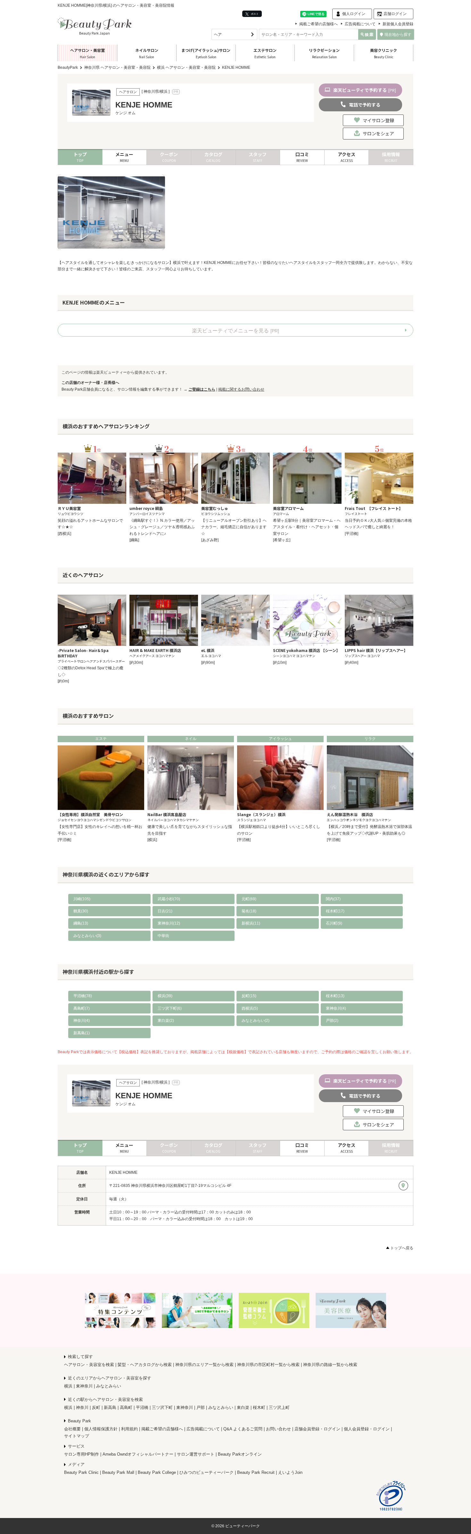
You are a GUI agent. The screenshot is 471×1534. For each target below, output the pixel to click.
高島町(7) (81, 1008)
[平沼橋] (351, 533)
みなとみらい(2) (255, 1020)
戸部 (200, 1407)
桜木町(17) (335, 911)
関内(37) (333, 899)
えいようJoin (290, 1472)
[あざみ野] (210, 540)
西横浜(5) (250, 1008)
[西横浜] (64, 533)
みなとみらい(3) (87, 936)
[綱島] (134, 540)
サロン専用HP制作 (81, 1454)
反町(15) (249, 996)
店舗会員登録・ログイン (317, 1429)
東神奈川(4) (336, 1008)
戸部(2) (332, 1020)
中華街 (163, 936)
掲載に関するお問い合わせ (241, 389)
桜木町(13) (335, 996)
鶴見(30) (80, 911)
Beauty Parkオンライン (240, 1454)
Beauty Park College (157, 1472)
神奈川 (82, 1407)
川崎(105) (81, 899)
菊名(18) (249, 911)
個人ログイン (353, 14)
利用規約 (129, 1429)
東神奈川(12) (169, 923)
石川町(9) (334, 923)
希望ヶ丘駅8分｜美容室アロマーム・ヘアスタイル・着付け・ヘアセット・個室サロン (307, 527)
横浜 (68, 1386)
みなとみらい (108, 1386)
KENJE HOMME (123, 1172)
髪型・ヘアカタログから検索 (145, 1364)
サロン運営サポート (195, 1454)
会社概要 (72, 1429)
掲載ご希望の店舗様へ (318, 24)
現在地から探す (397, 34)
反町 (96, 1407)
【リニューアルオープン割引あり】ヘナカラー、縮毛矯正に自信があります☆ (234, 527)
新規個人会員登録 (398, 24)
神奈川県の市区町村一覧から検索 (268, 1364)
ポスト (254, 13)
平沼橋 (142, 1407)
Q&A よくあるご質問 (242, 1429)
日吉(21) (165, 911)
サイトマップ (76, 1436)
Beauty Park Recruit (256, 1472)
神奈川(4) (81, 1020)
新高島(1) (81, 1033)
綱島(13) (80, 923)
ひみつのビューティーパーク (206, 1472)
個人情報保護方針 (101, 1429)
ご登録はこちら (201, 389)
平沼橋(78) (82, 996)
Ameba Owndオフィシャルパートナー (138, 1454)
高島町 (126, 1407)
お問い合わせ (278, 1429)
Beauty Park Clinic (81, 1472)
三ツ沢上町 (279, 1407)
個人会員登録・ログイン (367, 1429)
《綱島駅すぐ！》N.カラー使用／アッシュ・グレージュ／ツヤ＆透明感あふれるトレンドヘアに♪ (162, 527)
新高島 (110, 1407)
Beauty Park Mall (118, 1472)
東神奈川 (84, 1386)
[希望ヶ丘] (281, 540)
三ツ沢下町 (162, 1407)
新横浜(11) (251, 923)
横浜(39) (165, 996)
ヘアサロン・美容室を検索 (89, 1364)
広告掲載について (360, 24)
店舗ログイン (395, 14)
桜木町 (259, 1407)
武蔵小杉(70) (169, 899)
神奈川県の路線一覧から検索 (330, 1364)
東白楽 (243, 1407)
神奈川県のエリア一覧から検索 (204, 1364)
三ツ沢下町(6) (170, 1008)
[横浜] (152, 840)
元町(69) (249, 899)
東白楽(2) (166, 1020)
